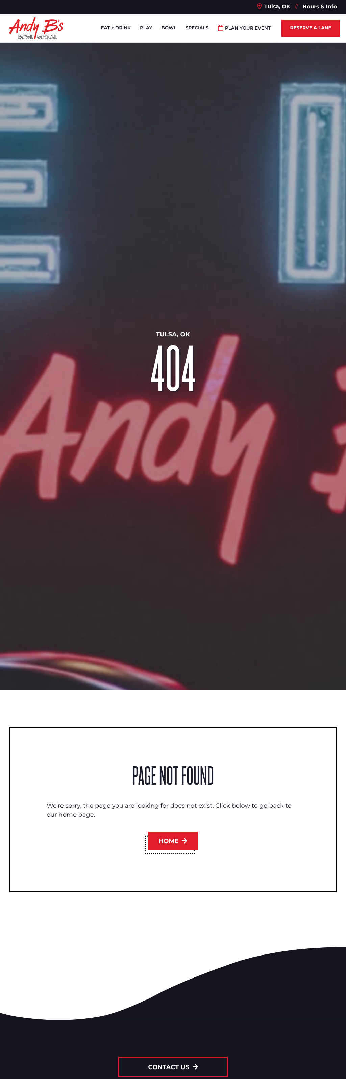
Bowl (168, 28)
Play (146, 28)
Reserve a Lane (310, 28)
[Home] (36, 28)
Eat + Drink (116, 28)
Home (169, 841)
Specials (197, 28)
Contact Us (169, 1067)
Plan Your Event (248, 28)
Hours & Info (319, 6)
